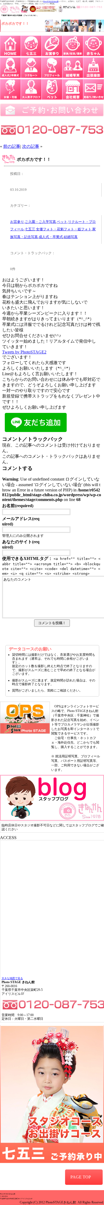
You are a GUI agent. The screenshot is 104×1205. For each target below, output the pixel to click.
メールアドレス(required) (20, 521)
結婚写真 (71, 237)
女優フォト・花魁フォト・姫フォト (63, 229)
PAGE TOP (80, 1177)
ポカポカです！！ (34, 159)
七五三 (30, 229)
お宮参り (17, 222)
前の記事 (11, 146)
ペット (62, 222)
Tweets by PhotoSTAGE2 (24, 352)
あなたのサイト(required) (20, 544)
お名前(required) (17, 505)
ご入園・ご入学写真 (40, 222)
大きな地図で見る (12, 978)
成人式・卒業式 (51, 237)
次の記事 (30, 146)
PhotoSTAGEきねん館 (50, 1)
